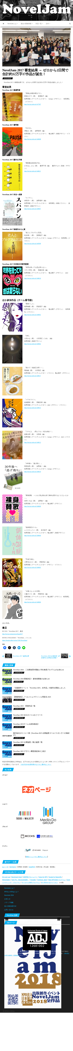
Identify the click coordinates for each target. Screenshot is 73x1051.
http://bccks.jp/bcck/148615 (32, 408)
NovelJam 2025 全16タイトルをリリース (27, 715)
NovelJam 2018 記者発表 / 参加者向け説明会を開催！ (50, 657)
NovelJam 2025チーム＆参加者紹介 (26, 724)
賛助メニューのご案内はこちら (36, 857)
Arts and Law (6, 877)
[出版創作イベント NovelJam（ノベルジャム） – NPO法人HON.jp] (3, 24)
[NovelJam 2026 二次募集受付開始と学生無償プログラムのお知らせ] (7, 672)
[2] (28, 917)
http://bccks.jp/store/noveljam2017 (12, 634)
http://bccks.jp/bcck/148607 (32, 209)
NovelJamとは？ (9, 888)
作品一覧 (39, 24)
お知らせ (7, 899)
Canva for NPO (43, 877)
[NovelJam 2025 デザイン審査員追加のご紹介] (7, 754)
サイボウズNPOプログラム (31, 882)
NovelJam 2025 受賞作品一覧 (24, 706)
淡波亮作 (32, 867)
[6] (36, 917)
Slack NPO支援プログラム (56, 880)
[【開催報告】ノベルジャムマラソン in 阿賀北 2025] (7, 699)
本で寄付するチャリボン (49, 882)
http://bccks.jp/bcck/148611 (32, 171)
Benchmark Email (16, 877)
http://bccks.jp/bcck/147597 (32, 104)
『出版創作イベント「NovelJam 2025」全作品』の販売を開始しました (39, 688)
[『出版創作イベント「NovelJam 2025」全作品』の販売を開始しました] (7, 690)
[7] (38, 917)
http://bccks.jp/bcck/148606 (32, 602)
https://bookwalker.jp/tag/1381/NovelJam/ (14, 640)
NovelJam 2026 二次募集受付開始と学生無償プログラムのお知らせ (38, 670)
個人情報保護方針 (10, 906)
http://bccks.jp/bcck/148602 (32, 344)
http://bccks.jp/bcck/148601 (32, 315)
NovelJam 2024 (9, 895)
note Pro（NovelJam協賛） (20, 880)
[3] (30, 917)
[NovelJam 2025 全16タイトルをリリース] (7, 718)
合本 (47, 24)
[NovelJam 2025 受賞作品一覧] (7, 708)
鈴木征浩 (13, 867)
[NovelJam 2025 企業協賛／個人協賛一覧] (7, 745)
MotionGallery (6, 880)
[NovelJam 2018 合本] (32, 963)
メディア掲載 (8, 902)
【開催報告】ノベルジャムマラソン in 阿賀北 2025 (32, 697)
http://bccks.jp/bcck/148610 (32, 471)
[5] (34, 917)
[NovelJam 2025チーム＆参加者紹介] (7, 727)
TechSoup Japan (42, 880)
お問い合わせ (8, 910)
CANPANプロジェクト (30, 877)
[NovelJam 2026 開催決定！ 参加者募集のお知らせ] (7, 681)
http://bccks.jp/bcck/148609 (32, 506)
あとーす (5, 867)
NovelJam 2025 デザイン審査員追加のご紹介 (29, 751)
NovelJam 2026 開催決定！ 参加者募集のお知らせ (31, 679)
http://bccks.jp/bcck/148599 (32, 243)
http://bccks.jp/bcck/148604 (32, 535)
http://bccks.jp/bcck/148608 (32, 139)
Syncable (33, 880)
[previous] (6, 919)
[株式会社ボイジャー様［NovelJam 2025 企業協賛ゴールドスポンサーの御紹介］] (7, 736)
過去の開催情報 (26, 24)
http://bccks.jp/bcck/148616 (32, 278)
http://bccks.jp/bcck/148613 (32, 442)
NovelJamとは (12, 24)
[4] (32, 917)
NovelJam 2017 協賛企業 (21, 656)
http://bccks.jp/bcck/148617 (32, 376)
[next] (58, 919)
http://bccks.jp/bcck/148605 (32, 567)
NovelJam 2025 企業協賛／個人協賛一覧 (27, 742)
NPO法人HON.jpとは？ (11, 892)
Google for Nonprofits (55, 877)
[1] (26, 917)
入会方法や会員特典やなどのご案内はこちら (36, 764)
